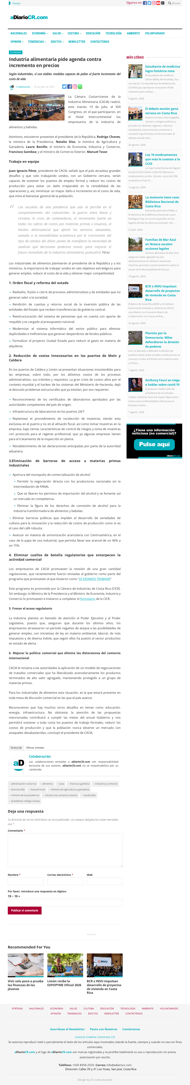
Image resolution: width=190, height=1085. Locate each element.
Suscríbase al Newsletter (67, 1029)
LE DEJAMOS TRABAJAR (94, 579)
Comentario (16, 830)
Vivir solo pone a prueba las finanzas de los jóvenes (25, 985)
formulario (87, 599)
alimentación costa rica (23, 783)
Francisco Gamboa (79, 783)
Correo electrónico (60, 875)
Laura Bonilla (18, 789)
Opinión (16, 41)
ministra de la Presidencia (25, 795)
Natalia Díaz (89, 795)
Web (90, 875)
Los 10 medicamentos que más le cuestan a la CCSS (162, 159)
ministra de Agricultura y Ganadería (70, 789)
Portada (17, 1008)
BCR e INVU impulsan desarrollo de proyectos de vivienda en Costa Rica (104, 987)
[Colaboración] (18, 770)
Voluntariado (155, 33)
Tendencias (36, 41)
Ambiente (133, 33)
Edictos (56, 41)
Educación (93, 33)
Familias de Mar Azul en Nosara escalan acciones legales (160, 244)
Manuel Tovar (37, 789)
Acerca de (16, 747)
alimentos (47, 783)
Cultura (73, 33)
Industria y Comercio (106, 783)
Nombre (14, 875)
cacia (61, 783)
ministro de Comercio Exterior (61, 795)
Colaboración (23, 86)
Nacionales (19, 33)
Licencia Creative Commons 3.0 (95, 1037)
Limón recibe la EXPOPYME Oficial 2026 (64, 983)
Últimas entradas (35, 747)
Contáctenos (99, 41)
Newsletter (76, 41)
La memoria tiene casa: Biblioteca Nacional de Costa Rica (162, 201)
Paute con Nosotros (103, 1029)
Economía (39, 33)
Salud (57, 33)
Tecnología (114, 33)
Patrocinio (91, 934)
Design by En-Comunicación (95, 1079)
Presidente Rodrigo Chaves (25, 801)
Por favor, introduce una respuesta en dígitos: (37, 891)
